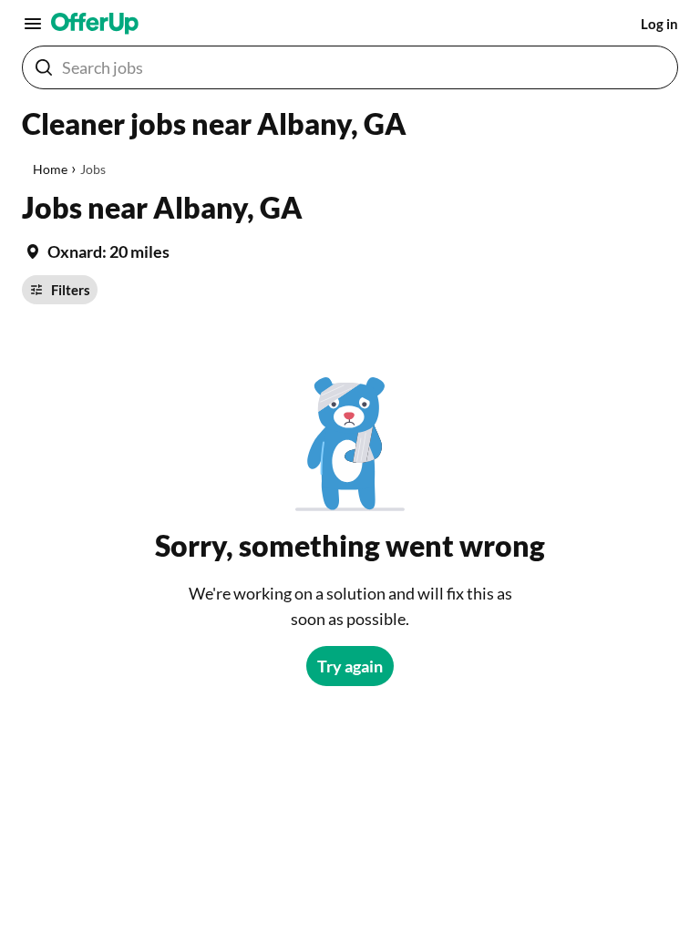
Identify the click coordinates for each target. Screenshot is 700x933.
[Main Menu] (33, 24)
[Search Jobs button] (43, 67)
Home (50, 169)
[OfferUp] (95, 24)
